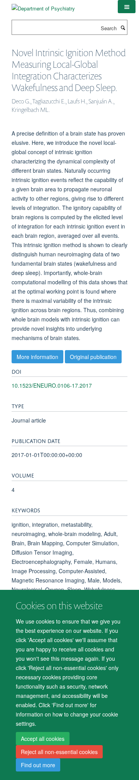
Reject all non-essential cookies (59, 752)
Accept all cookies (42, 738)
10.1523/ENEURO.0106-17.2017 (52, 385)
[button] (127, 6)
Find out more (38, 765)
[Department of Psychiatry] (43, 5)
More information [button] (37, 357)
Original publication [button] (93, 357)
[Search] (123, 27)
